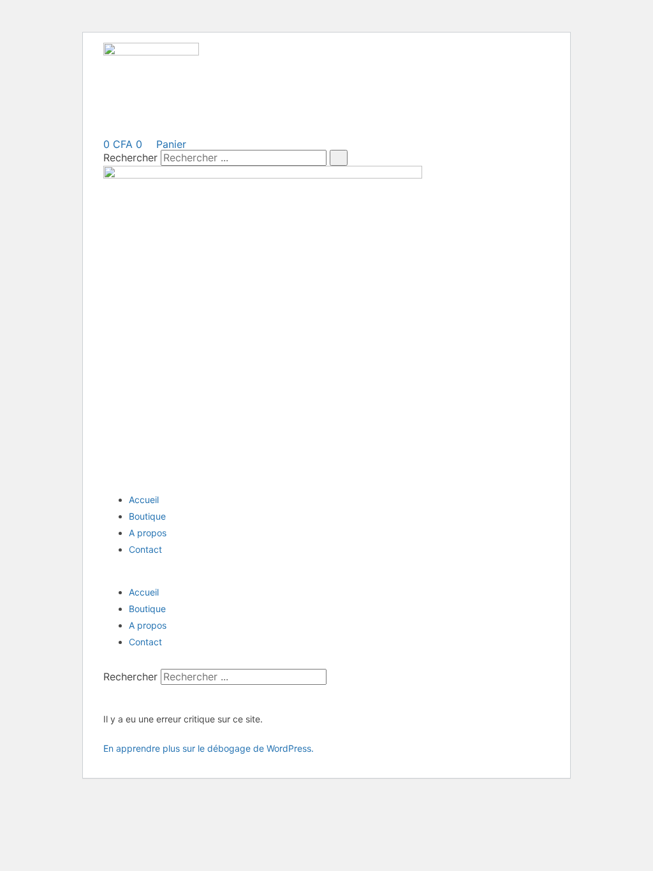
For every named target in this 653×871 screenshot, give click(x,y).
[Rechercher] (339, 157)
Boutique (147, 516)
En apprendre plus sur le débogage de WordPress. (208, 748)
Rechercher (132, 157)
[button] (326, 570)
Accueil (144, 499)
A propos (147, 532)
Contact (145, 549)
